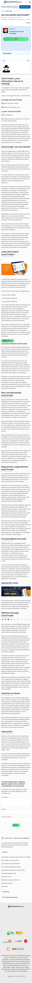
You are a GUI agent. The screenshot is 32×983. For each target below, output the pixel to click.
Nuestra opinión (25, 7)
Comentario (4, 797)
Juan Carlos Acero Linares (15, 17)
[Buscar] (27, 2)
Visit (16, 39)
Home (2, 11)
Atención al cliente (13, 7)
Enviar (16, 825)
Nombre (3, 809)
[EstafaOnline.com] (12, 2)
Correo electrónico (6, 817)
